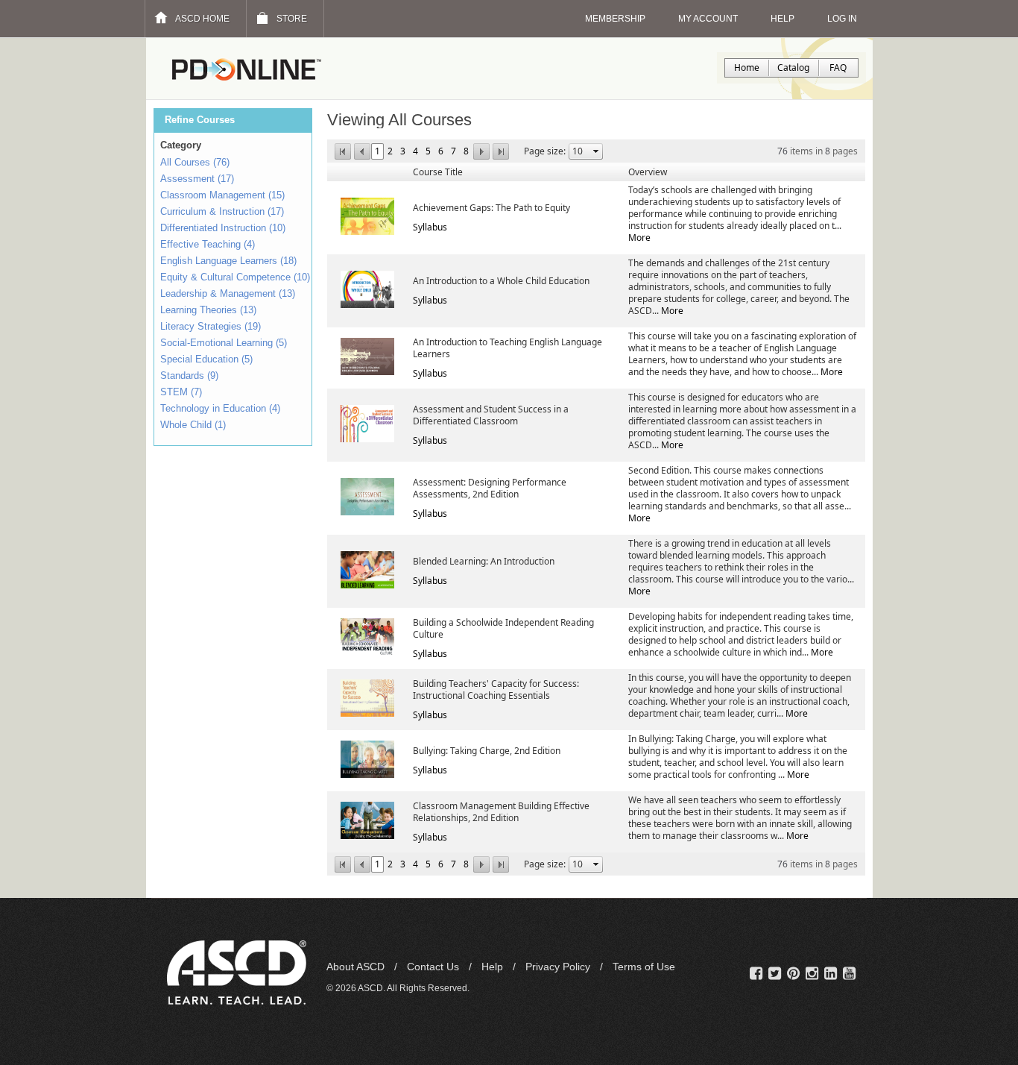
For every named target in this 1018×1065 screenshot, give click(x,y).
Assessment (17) (197, 178)
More (639, 237)
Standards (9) (189, 375)
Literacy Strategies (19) (210, 326)
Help (493, 967)
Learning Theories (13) (208, 309)
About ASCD (357, 967)
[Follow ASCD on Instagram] (812, 974)
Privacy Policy (559, 967)
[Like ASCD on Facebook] (756, 974)
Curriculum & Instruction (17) (222, 211)
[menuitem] (235, 164)
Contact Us (434, 967)
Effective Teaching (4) (207, 244)
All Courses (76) (195, 162)
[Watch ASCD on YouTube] (849, 974)
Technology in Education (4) (220, 408)
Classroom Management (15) (222, 195)
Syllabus (430, 227)
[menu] (235, 295)
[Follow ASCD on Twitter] (774, 974)
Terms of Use (644, 967)
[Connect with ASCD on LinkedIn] (830, 974)
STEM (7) (181, 392)
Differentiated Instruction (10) (222, 227)
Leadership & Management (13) (227, 293)
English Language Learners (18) (228, 260)
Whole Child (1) (193, 424)
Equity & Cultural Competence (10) (235, 277)
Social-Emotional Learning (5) (223, 342)
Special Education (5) (206, 359)
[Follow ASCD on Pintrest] (793, 974)
